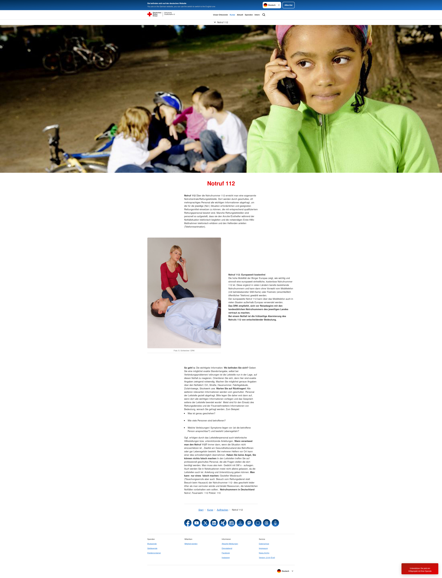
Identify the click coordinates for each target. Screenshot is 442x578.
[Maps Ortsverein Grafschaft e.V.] (240, 523)
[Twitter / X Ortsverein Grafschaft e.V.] (205, 523)
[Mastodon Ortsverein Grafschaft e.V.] (249, 523)
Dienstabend (227, 548)
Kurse (232, 14)
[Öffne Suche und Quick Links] (264, 15)
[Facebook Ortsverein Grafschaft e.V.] (188, 523)
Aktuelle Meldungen (230, 543)
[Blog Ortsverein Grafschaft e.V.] (231, 523)
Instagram (226, 557)
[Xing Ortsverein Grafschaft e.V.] (223, 523)
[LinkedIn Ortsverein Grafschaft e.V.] (214, 523)
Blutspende (152, 543)
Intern (257, 14)
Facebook (226, 553)
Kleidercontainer (154, 553)
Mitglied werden (191, 543)
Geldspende (152, 548)
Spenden (249, 14)
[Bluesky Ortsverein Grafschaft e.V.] (258, 523)
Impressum (263, 548)
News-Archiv (264, 553)
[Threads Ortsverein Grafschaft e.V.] (266, 523)
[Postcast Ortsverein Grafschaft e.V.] (275, 523)
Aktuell (240, 14)
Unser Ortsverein (220, 14)
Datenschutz (264, 543)
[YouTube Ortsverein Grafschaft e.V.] (196, 523)
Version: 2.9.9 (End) (267, 557)
